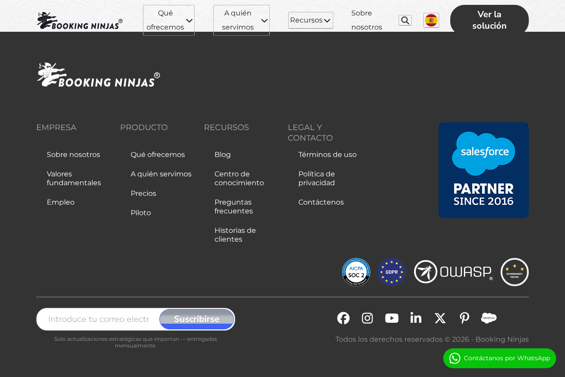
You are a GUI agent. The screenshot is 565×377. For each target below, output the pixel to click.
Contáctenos (321, 202)
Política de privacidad (316, 178)
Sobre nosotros (366, 20)
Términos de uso (327, 154)
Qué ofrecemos (165, 20)
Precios (143, 193)
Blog (223, 154)
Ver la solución (489, 20)
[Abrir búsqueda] (405, 20)
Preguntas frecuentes (234, 206)
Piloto (141, 213)
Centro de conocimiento (239, 178)
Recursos (306, 20)
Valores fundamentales (74, 178)
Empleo (61, 202)
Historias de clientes (235, 234)
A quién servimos (238, 20)
